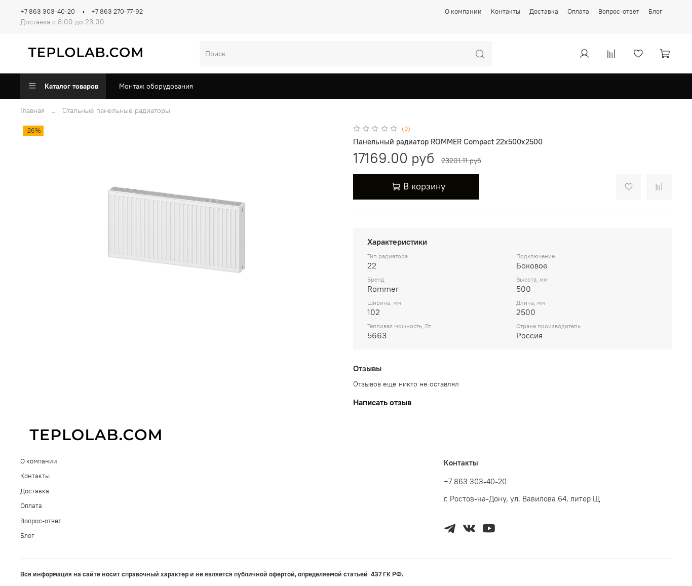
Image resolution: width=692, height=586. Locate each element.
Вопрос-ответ (618, 11)
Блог (655, 11)
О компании (463, 11)
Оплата (578, 11)
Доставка (543, 11)
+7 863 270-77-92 (117, 11)
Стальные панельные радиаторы (116, 110)
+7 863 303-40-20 (47, 11)
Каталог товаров (71, 86)
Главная (32, 110)
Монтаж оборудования (156, 86)
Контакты (505, 11)
